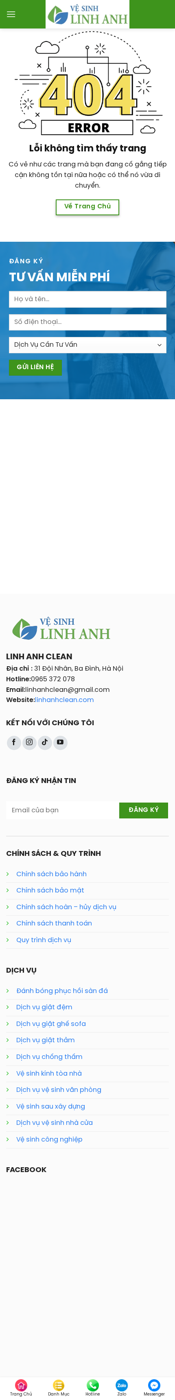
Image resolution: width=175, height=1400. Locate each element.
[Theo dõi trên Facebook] (14, 743)
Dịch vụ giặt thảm (45, 1040)
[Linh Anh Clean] (88, 14)
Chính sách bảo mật (50, 890)
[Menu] (11, 14)
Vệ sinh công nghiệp (49, 1139)
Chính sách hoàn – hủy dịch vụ (66, 907)
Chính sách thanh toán (54, 923)
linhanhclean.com (64, 700)
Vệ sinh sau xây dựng (50, 1106)
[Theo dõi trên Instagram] (29, 743)
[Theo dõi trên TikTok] (45, 743)
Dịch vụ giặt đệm (44, 1007)
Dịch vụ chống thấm (49, 1057)
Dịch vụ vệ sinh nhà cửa (54, 1123)
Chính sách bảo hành (51, 874)
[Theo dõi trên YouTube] (60, 743)
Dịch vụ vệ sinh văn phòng (58, 1090)
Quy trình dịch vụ (43, 940)
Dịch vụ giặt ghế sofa (51, 1024)
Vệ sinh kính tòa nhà (49, 1073)
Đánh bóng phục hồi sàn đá (62, 991)
